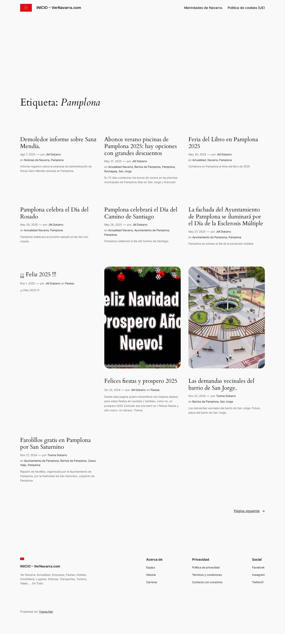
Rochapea (110, 171)
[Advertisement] (142, 46)
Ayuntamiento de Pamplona (151, 230)
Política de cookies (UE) (246, 8)
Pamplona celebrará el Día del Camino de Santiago (140, 213)
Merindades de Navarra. (203, 8)
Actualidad (199, 160)
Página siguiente (249, 511)
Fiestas (69, 283)
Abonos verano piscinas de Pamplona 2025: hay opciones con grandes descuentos (140, 146)
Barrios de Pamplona (147, 166)
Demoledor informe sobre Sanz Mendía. (58, 143)
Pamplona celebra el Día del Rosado (54, 213)
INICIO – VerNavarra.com (58, 7)
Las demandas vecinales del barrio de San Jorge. (221, 384)
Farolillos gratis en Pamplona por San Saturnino (55, 444)
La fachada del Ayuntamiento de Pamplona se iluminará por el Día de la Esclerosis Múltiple (225, 216)
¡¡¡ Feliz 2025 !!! (38, 274)
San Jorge (125, 171)
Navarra (212, 160)
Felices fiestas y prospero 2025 (140, 381)
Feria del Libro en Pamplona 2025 (223, 143)
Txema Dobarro (226, 396)
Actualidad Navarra (120, 166)
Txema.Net (46, 611)
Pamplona (57, 160)
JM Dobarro (53, 154)
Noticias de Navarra (36, 160)
